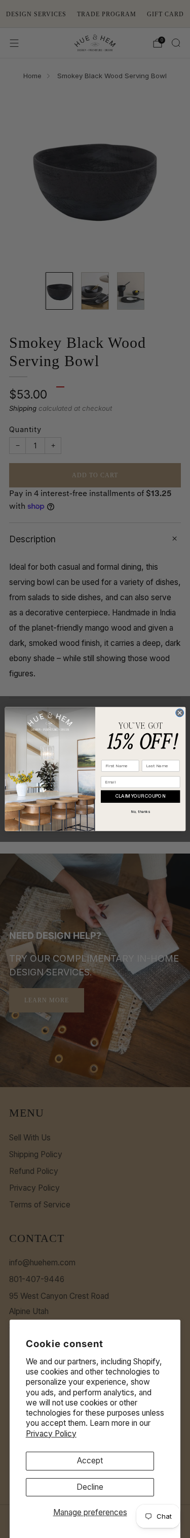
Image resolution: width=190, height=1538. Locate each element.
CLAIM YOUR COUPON (140, 796)
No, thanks (140, 811)
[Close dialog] (179, 713)
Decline (90, 1487)
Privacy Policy (51, 1433)
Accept (90, 1460)
